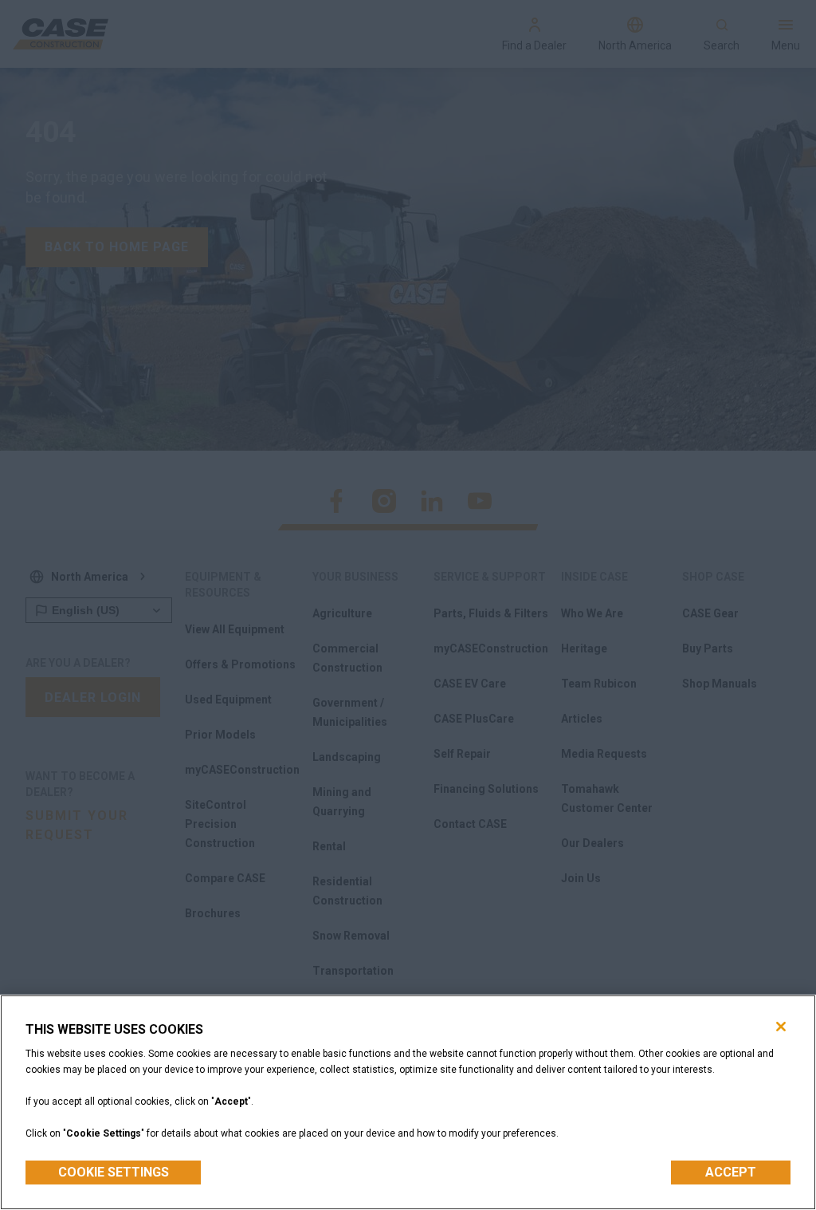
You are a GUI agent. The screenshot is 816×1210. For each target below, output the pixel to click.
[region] (408, 1102)
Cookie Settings (113, 1172)
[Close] (780, 1026)
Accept (730, 1172)
